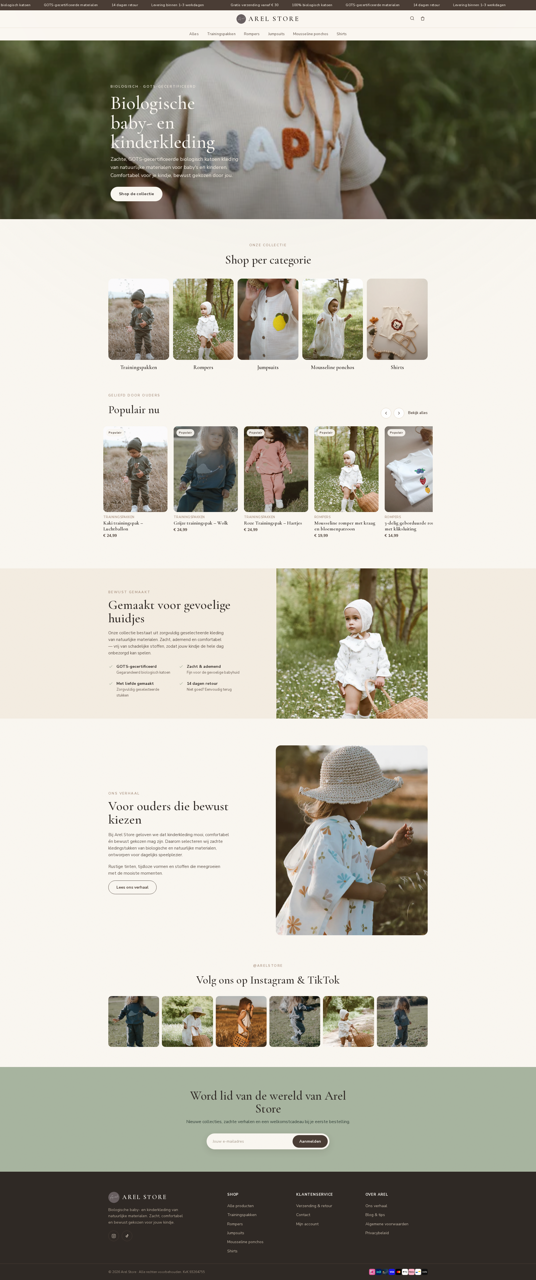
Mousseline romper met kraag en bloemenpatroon (344, 526)
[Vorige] (386, 413)
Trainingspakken (221, 34)
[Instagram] (113, 1236)
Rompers (252, 34)
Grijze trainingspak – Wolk (201, 523)
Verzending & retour (314, 1206)
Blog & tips (375, 1214)
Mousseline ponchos (310, 34)
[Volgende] (399, 413)
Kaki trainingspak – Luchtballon (123, 526)
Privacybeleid (377, 1233)
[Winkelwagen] (423, 19)
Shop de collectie (136, 194)
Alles (194, 34)
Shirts (342, 34)
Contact (303, 1214)
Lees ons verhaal (132, 887)
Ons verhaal (376, 1206)
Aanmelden (310, 1141)
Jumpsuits (276, 34)
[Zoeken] (412, 19)
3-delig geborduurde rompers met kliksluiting (415, 526)
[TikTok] (127, 1236)
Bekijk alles (418, 412)
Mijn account (307, 1224)
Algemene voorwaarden (386, 1224)
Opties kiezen (135, 504)
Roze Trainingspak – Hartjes (273, 523)
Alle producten (240, 1206)
